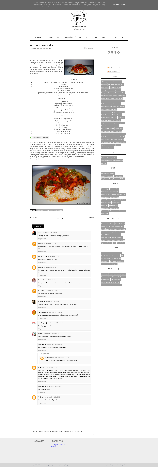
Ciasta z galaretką (105, 90)
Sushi (102, 139)
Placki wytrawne (108, 120)
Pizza (102, 120)
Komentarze (113, 71)
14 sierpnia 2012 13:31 (51, 333)
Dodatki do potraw (122, 95)
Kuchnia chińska (49, 210)
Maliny (116, 232)
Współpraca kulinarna (106, 285)
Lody (117, 106)
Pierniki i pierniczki (105, 117)
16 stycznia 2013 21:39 (61, 357)
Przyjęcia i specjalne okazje (107, 176)
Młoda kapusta (108, 234)
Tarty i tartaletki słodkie (106, 142)
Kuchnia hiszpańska (114, 197)
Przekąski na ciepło (105, 125)
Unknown (41, 367)
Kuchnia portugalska (113, 205)
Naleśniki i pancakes (105, 112)
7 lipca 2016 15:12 (51, 367)
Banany (103, 223)
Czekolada (119, 253)
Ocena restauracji (105, 276)
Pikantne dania (121, 117)
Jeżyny (123, 229)
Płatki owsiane (120, 261)
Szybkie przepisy (113, 139)
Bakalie (103, 253)
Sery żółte (115, 264)
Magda (40, 243)
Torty (113, 142)
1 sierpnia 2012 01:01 (48, 280)
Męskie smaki (113, 109)
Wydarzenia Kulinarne (116, 285)
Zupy (58, 37)
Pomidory (103, 240)
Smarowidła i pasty (109, 136)
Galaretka (103, 255)
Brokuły (116, 223)
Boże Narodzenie (105, 173)
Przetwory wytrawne (105, 131)
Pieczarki (114, 237)
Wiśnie (114, 243)
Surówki (122, 136)
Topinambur (104, 243)
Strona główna (61, 219)
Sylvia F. (41, 333)
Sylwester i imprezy (118, 176)
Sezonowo (38, 37)
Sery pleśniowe (108, 264)
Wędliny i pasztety (105, 145)
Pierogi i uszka (114, 117)
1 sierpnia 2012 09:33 (51, 290)
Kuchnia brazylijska (114, 189)
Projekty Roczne (101, 37)
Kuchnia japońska (114, 200)
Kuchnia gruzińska (105, 197)
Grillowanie (110, 101)
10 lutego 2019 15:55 (54, 386)
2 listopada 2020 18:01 (52, 397)
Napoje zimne (121, 112)
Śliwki (123, 243)
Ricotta (102, 264)
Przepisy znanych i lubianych (107, 128)
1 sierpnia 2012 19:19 (55, 312)
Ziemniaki (119, 243)
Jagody (119, 229)
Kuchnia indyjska (105, 200)
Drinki (120, 98)
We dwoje (117, 179)
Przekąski (49, 37)
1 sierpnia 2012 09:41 (53, 301)
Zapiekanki (118, 145)
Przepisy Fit (104, 163)
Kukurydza (112, 232)
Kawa (118, 255)
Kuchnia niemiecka (116, 202)
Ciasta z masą (113, 90)
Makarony (122, 106)
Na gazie (41, 290)
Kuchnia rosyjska (105, 208)
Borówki (107, 223)
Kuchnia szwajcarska (114, 208)
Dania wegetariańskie (111, 157)
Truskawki (109, 243)
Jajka (107, 255)
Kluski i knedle (104, 103)
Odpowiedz (42, 238)
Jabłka (115, 229)
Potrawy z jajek (114, 123)
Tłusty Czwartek (104, 179)
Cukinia (103, 226)
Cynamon (114, 253)
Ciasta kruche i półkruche (115, 87)
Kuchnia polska (104, 205)
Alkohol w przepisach (106, 81)
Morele (102, 234)
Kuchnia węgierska (122, 211)
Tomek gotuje (43, 312)
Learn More (114, 5)
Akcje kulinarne (104, 274)
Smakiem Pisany (35, 48)
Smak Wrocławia (117, 37)
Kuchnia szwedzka (105, 211)
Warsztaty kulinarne (105, 282)
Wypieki (88, 37)
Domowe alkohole (105, 98)
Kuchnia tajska (113, 211)
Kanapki (115, 101)
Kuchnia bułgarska (114, 191)
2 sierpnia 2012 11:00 (56, 323)
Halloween (112, 173)
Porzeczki (109, 240)
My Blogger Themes (123, 465)
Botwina (112, 223)
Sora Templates (111, 465)
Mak (102, 258)
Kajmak (111, 255)
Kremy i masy (112, 106)
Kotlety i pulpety (105, 106)
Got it (123, 5)
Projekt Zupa (121, 123)
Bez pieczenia (104, 84)
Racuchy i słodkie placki (106, 134)
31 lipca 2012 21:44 (50, 233)
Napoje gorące (114, 112)
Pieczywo (119, 114)
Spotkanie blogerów (105, 279)
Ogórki (114, 234)
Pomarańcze (119, 237)
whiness (41, 233)
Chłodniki (117, 84)
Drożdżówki (104, 101)
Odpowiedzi (45, 353)
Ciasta (122, 84)
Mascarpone (107, 258)
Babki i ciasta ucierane (116, 81)
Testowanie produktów (116, 279)
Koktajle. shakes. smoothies (115, 103)
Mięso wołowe (113, 261)
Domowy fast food (114, 98)
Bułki (109, 84)
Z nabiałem (112, 145)
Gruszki (107, 229)
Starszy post (90, 217)
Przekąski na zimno (115, 125)
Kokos (107, 232)
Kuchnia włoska (104, 213)
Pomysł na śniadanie (105, 123)
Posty (111, 68)
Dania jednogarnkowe (113, 92)
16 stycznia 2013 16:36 (54, 344)
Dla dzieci (114, 95)
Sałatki (124, 134)
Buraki (120, 223)
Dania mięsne (122, 92)
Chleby (112, 84)
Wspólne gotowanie (115, 282)
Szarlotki (107, 139)
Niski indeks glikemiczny (106, 160)
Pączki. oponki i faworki (116, 131)
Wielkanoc (122, 179)
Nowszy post (33, 217)
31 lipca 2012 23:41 (54, 256)
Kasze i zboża (121, 101)
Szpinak (123, 240)
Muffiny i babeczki (105, 109)
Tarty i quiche (121, 139)
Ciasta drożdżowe (105, 87)
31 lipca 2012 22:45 (50, 243)
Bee (39, 280)
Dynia (122, 226)
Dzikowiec (41, 301)
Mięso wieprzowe (105, 261)
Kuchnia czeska (112, 194)
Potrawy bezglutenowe (118, 160)
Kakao (115, 255)
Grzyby (112, 229)
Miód (111, 258)
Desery (79, 37)
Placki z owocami (116, 120)
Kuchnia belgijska (105, 189)
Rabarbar (114, 240)
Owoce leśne (104, 237)
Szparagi (118, 240)
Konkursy (111, 274)
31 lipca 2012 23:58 (50, 267)
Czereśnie (108, 226)
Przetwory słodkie (119, 128)
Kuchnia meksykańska (106, 202)
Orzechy (118, 234)
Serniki (102, 136)
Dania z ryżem (104, 95)
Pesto (115, 114)
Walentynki (111, 179)
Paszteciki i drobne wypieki (107, 114)
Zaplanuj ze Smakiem (106, 147)
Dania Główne (69, 37)
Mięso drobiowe (58, 210)
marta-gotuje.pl (43, 323)
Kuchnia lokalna (122, 200)
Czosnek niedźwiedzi (115, 226)
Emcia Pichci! (42, 256)
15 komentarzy (90, 48)
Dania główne (40, 210)
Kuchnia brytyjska (105, 191)
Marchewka (122, 232)
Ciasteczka (118, 90)
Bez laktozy (103, 157)
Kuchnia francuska (121, 194)
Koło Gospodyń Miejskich (120, 274)
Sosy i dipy (117, 136)
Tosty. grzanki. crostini (120, 142)
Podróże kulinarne (113, 276)
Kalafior (103, 232)
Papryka (109, 237)
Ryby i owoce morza (117, 134)
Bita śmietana (108, 253)
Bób (124, 223)
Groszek (103, 229)
